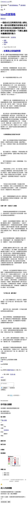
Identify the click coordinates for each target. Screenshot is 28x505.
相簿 (5, 40)
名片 (5, 44)
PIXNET (7, 479)
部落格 (5, 42)
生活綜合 (13, 37)
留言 (12, 370)
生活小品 (12, 374)
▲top (2, 377)
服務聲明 (17, 481)
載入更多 (3, 380)
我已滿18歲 (3, 501)
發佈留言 (3, 389)
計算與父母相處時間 (12, 51)
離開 (9, 501)
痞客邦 (9, 370)
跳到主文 (3, 18)
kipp (2, 361)
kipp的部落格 (8, 14)
